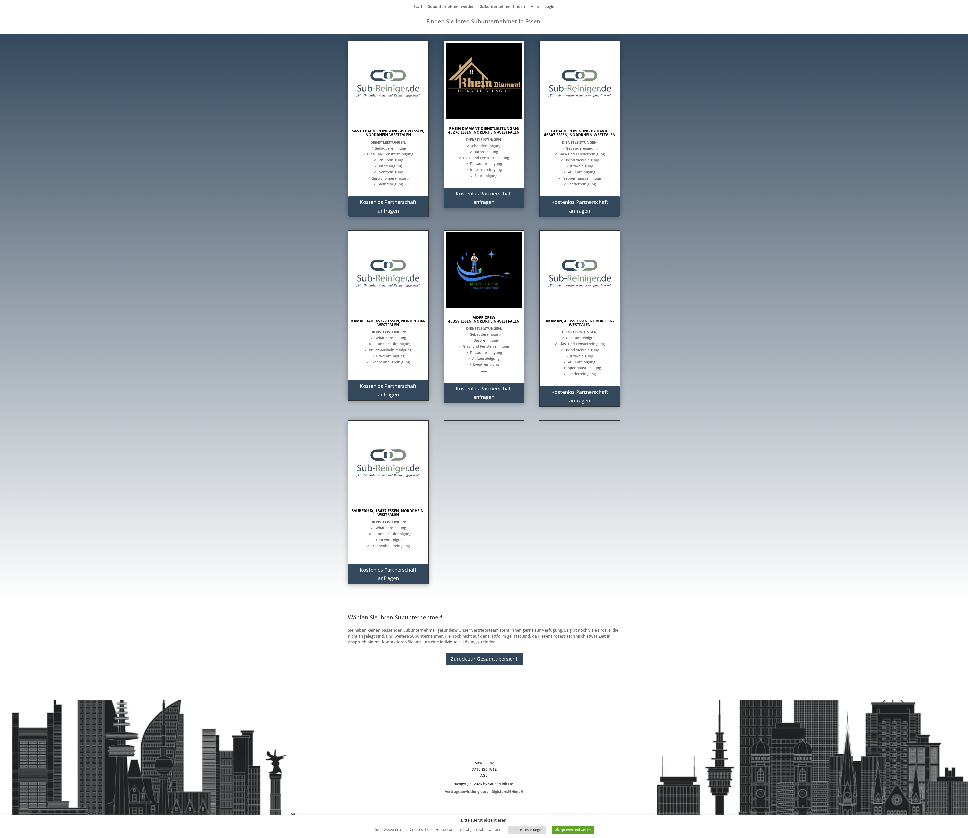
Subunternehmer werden (451, 7)
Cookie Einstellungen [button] (527, 829)
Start (418, 7)
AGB (484, 775)
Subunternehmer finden (502, 7)
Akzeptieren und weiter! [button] (573, 829)
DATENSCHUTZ (484, 769)
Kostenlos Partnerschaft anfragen (388, 206)
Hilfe (535, 7)
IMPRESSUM (484, 763)
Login (549, 7)
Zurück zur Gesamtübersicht (484, 658)
